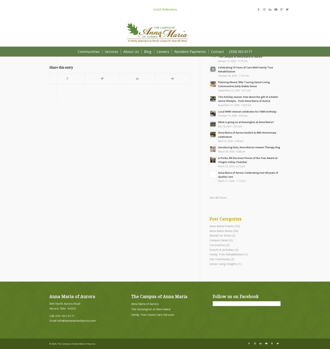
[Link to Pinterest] (281, 9)
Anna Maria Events (221, 226)
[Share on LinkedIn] (137, 78)
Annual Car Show (220, 235)
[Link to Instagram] (264, 9)
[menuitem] (88, 51)
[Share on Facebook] (67, 78)
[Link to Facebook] (258, 9)
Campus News (218, 240)
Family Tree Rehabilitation (226, 254)
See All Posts (218, 197)
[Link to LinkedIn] (270, 9)
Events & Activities (221, 250)
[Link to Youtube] (276, 9)
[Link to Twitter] (287, 9)
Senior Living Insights (223, 264)
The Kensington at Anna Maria (151, 309)
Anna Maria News (220, 231)
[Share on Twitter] (102, 78)
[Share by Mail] (172, 78)
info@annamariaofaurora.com (77, 320)
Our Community (219, 259)
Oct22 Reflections (165, 9)
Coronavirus (217, 245)
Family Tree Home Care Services (152, 315)
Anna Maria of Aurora (145, 304)
